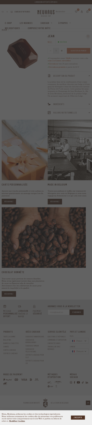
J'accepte (78, 417)
